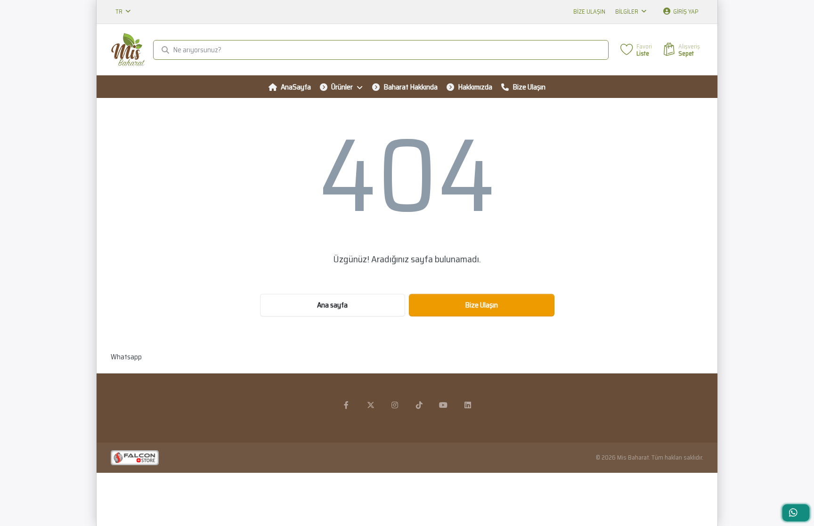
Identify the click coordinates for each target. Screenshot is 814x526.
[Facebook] (346, 405)
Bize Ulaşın (589, 11)
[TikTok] (419, 405)
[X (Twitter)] (370, 405)
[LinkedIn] (467, 405)
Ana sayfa (332, 305)
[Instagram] (394, 405)
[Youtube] (443, 405)
